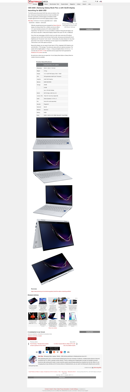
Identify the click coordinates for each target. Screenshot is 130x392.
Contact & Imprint (49, 389)
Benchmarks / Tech (54, 4)
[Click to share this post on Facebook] (40, 352)
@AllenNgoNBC (97, 367)
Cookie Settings (74, 389)
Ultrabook (38, 22)
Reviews (35, 4)
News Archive (64, 371)
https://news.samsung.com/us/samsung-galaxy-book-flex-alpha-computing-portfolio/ (51, 291)
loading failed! (83, 29)
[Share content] (37, 352)
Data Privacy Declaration (63, 389)
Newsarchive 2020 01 (72, 371)
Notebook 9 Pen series (36, 52)
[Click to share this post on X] (50, 352)
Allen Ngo (30, 20)
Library (78, 4)
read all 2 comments (32, 336)
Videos (46, 4)
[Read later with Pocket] (57, 352)
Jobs (89, 4)
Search (84, 4)
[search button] (96, 1)
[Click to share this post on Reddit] (54, 352)
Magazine (72, 4)
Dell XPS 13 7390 (42, 50)
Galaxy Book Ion (57, 25)
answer (40, 336)
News (40, 4)
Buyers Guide (64, 4)
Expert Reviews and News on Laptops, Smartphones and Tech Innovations (43, 371)
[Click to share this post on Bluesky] (47, 352)
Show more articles (53, 328)
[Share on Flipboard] (61, 352)
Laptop (55, 20)
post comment (32, 338)
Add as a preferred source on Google (54, 348)
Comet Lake (43, 22)
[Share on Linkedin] (64, 352)
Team (55, 389)
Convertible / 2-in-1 (49, 20)
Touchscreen (32, 22)
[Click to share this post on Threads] (43, 352)
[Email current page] (68, 352)
